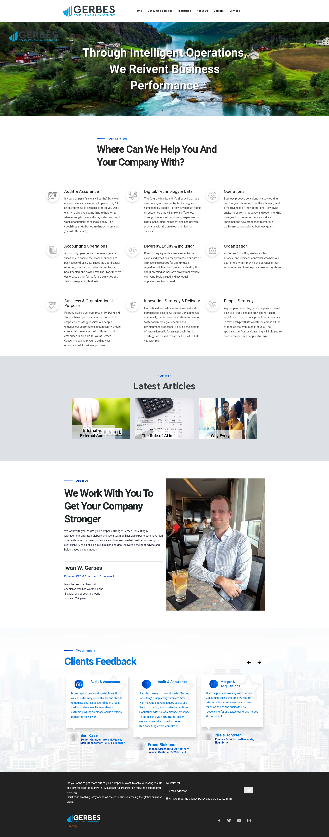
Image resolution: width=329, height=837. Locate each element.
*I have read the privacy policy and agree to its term (200, 798)
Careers (219, 10)
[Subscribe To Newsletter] (248, 790)
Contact (234, 10)
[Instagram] (249, 821)
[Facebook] (219, 821)
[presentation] (248, 662)
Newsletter (173, 783)
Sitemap (72, 826)
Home (138, 10)
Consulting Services (160, 10)
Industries (184, 10)
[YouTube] (239, 821)
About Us (202, 10)
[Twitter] (229, 821)
